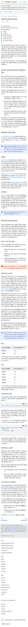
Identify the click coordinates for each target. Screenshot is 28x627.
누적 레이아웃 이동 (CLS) (7, 136)
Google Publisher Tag (12, 16)
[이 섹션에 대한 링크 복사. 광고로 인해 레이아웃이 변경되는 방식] (5, 73)
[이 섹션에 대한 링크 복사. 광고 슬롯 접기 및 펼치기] (17, 482)
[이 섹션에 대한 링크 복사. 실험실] (6, 157)
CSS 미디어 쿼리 (10, 420)
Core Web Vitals (17, 140)
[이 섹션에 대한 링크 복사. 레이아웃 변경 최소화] (18, 221)
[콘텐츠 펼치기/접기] (10, 26)
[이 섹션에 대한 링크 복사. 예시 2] (5, 365)
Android (3, 577)
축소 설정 (18, 268)
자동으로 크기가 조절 (16, 454)
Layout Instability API (11, 212)
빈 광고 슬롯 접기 (10, 515)
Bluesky (3, 561)
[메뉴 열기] (2, 2)
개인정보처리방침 (8, 620)
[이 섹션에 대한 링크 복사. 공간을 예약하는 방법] (13, 394)
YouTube (3, 571)
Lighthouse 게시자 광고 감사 (8, 174)
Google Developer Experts (7, 548)
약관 (2, 620)
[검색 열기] (21, 2)
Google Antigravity (5, 587)
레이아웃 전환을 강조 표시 (17, 182)
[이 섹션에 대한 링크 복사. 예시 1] (5, 344)
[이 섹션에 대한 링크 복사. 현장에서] (8, 192)
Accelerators (4, 550)
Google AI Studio (5, 585)
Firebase (3, 582)
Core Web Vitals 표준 (11, 146)
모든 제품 (3, 613)
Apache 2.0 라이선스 (12, 528)
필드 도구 (3, 195)
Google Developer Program (7, 543)
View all (3, 594)
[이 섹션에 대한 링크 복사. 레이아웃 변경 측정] (16, 133)
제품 (5, 16)
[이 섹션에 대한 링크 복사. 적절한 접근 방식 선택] (13, 273)
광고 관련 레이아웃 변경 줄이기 (15, 177)
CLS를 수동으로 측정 (8, 213)
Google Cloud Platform (6, 611)
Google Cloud (4, 589)
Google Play (4, 592)
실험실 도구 (4, 160)
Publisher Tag (14, 2)
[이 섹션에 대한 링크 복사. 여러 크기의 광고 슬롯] (15, 242)
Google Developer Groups (7, 545)
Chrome (3, 580)
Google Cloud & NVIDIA (6, 552)
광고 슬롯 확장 (11, 268)
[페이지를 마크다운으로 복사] (7, 22)
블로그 (2, 559)
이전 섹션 (23, 492)
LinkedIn (3, 566)
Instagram (3, 564)
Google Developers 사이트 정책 (16, 530)
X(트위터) (3, 569)
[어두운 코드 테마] (23, 404)
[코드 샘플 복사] (25, 404)
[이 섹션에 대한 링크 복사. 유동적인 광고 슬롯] (14, 448)
